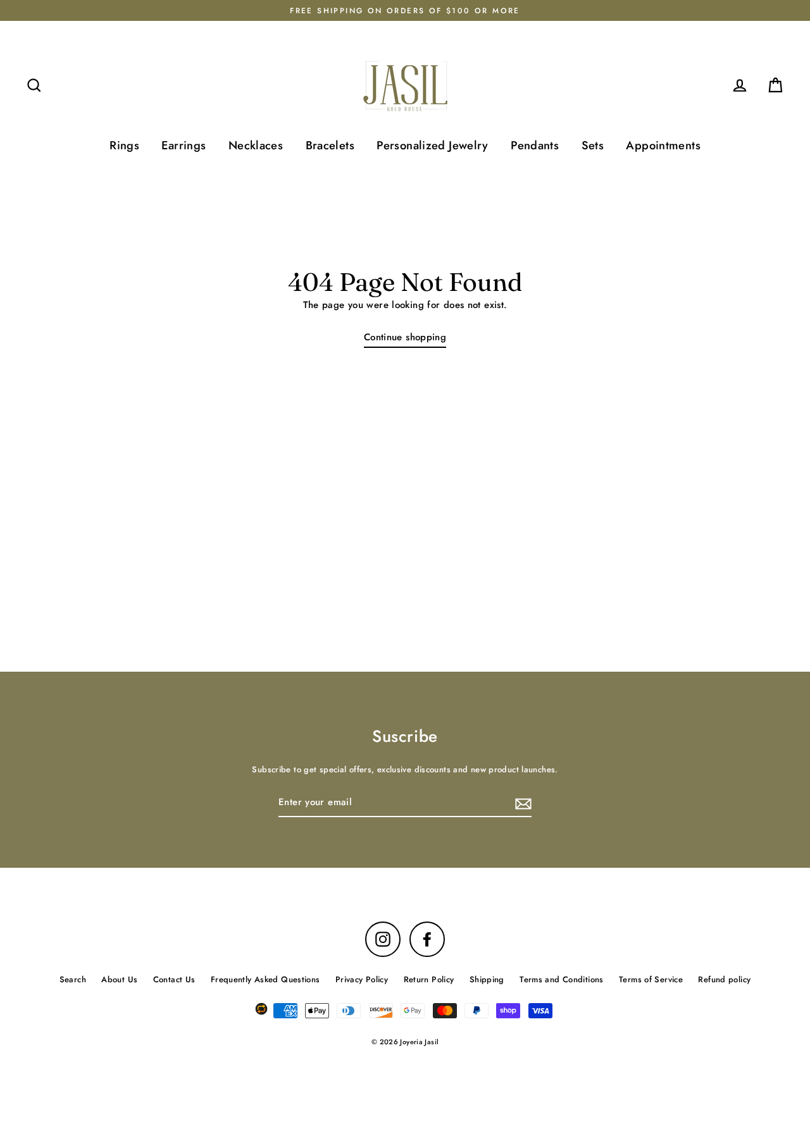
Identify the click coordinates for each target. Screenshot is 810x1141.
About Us (119, 979)
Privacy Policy (361, 979)
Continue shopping (405, 337)
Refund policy (724, 979)
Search (72, 979)
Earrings (183, 145)
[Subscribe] (521, 803)
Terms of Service (651, 979)
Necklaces (255, 145)
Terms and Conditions (562, 979)
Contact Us (174, 979)
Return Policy (429, 979)
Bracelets (330, 145)
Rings (124, 145)
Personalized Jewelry (433, 145)
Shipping (487, 979)
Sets (593, 145)
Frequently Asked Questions (265, 979)
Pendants (535, 145)
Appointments (663, 145)
